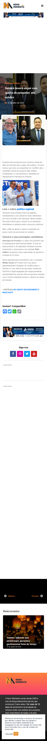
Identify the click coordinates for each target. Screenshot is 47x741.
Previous (6, 634)
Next (40, 634)
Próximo (35, 596)
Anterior (11, 596)
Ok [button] (16, 734)
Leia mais (9, 734)
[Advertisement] (23, 46)
